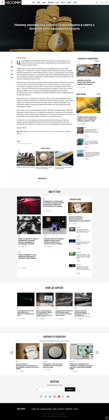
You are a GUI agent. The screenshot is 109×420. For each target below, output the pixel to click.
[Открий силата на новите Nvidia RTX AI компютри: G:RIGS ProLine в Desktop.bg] (72, 265)
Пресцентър (61, 409)
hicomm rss (63, 396)
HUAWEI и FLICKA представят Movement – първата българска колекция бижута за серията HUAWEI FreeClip (87, 84)
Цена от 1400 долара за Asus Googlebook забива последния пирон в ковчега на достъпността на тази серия (44, 314)
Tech (33, 2)
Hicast (75, 2)
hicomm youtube (59, 396)
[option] (88, 131)
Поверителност (69, 409)
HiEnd (38, 2)
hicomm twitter (45, 396)
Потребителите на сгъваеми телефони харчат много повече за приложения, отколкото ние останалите (54, 241)
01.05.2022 (54, 35)
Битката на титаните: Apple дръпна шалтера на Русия (63, 168)
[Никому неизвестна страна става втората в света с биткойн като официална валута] (12, 67)
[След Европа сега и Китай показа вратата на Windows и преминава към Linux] (25, 299)
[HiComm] (13, 2)
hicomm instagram (54, 396)
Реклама (55, 409)
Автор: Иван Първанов (21, 58)
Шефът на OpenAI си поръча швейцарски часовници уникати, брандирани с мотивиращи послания (28, 241)
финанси (31, 143)
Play (57, 2)
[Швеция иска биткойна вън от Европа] (26, 158)
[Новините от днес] (97, 2)
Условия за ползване (45, 409)
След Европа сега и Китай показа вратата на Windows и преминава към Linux (25, 313)
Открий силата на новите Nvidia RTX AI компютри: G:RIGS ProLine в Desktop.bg (83, 268)
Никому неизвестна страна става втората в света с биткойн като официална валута (54, 26)
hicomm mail (68, 396)
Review (69, 2)
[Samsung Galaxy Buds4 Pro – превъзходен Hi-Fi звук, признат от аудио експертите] (80, 130)
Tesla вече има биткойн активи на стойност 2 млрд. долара (44, 168)
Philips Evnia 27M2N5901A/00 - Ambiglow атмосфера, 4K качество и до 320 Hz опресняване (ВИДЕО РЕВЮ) (81, 366)
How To (63, 2)
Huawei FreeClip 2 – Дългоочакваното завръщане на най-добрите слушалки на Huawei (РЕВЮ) (80, 220)
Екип (38, 409)
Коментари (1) (42, 178)
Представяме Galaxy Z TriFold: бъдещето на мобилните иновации (83, 243)
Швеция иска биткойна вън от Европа (26, 167)
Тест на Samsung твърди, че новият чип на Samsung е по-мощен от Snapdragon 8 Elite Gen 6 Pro (91, 142)
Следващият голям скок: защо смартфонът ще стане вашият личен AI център (83, 231)
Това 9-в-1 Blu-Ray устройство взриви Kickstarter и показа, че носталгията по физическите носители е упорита (82, 314)
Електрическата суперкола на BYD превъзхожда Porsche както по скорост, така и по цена (64, 313)
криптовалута (24, 143)
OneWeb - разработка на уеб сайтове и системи (54, 416)
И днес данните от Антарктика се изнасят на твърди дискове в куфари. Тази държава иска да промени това (92, 154)
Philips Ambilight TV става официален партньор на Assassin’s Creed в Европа (27, 256)
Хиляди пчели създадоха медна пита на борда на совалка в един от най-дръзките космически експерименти (87, 121)
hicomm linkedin (50, 396)
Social (44, 2)
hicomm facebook (41, 396)
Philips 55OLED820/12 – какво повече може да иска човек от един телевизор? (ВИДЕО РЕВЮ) (83, 256)
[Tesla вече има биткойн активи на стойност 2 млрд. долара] (45, 158)
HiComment (51, 2)
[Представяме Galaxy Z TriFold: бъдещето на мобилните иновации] (72, 241)
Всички (97, 61)
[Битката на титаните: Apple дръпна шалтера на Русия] (64, 158)
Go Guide (76, 409)
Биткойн (19, 143)
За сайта (34, 409)
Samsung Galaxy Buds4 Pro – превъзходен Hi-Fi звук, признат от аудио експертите (92, 131)
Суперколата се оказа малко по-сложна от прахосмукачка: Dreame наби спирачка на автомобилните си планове (53, 203)
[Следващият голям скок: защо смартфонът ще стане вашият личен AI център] (72, 229)
